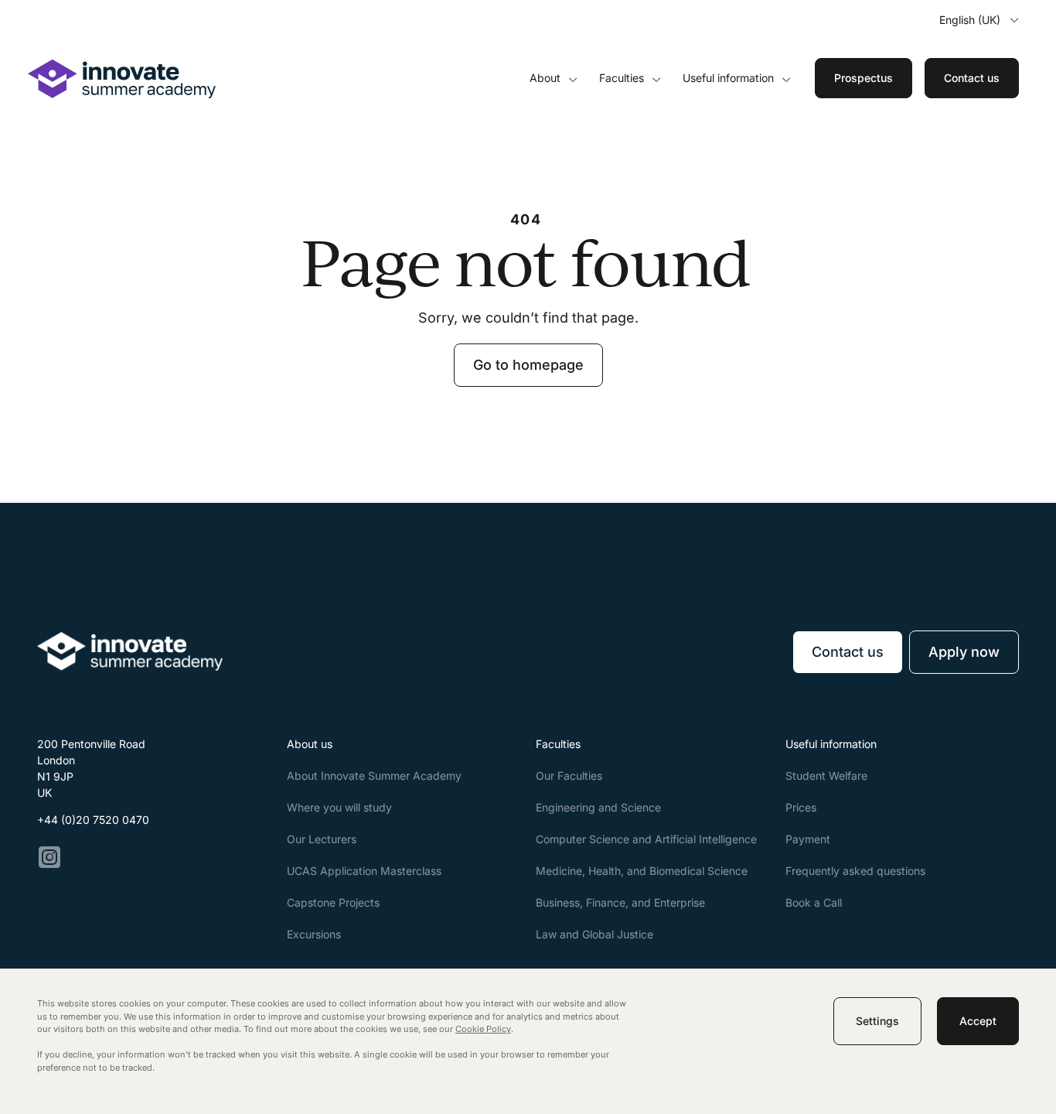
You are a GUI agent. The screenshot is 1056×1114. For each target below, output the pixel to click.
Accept (977, 1020)
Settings (877, 1020)
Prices (800, 807)
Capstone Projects (333, 902)
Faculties (621, 77)
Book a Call (813, 902)
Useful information (728, 77)
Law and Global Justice (594, 934)
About (545, 77)
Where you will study (339, 807)
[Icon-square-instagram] (49, 857)
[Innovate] (122, 94)
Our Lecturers (321, 839)
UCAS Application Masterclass (364, 870)
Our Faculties (569, 775)
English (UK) (969, 19)
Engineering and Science (598, 807)
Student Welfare (826, 775)
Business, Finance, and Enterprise (620, 902)
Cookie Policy (483, 1028)
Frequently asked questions (855, 870)
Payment (807, 839)
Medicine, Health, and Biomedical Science (642, 870)
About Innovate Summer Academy (374, 775)
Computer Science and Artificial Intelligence (646, 839)
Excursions (314, 934)
